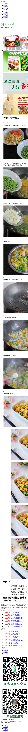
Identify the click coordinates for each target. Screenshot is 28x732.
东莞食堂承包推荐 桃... (17, 624)
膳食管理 (5, 653)
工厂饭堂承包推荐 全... (17, 626)
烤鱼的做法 (14, 642)
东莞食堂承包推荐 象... (17, 618)
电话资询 (5, 730)
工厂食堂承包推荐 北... (17, 617)
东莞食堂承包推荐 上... (17, 615)
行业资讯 (5, 650)
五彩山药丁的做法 (16, 612)
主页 (4, 725)
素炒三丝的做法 (15, 614)
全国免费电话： (8, 719)
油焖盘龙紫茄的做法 (16, 645)
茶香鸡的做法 (14, 637)
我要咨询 (5, 727)
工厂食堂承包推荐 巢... (17, 621)
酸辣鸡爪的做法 (15, 643)
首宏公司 (6, 27)
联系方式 (5, 728)
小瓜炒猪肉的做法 (16, 639)
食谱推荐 (5, 652)
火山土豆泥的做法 (16, 623)
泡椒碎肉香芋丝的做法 (17, 640)
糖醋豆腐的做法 (15, 620)
